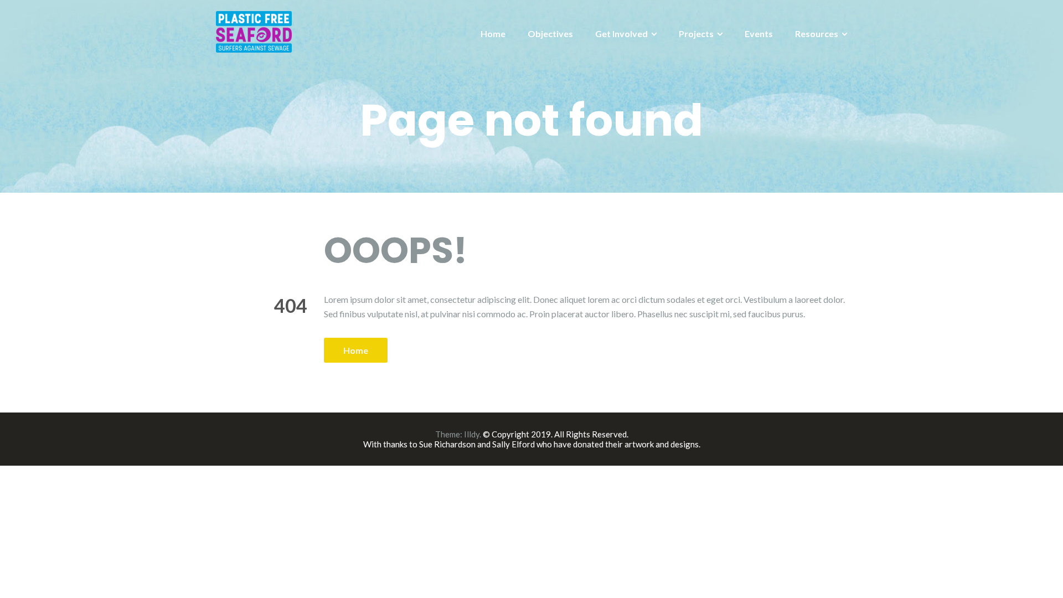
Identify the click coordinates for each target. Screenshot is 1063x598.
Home (493, 33)
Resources (816, 33)
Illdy (471, 434)
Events (759, 33)
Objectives (550, 33)
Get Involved (621, 33)
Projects (696, 33)
